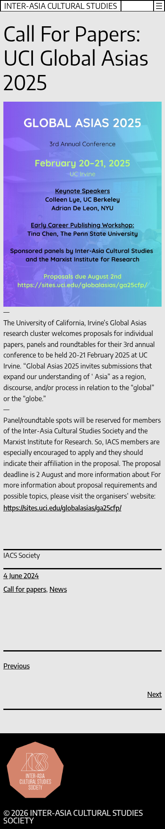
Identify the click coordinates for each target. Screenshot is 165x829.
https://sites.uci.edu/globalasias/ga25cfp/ (62, 508)
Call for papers (24, 589)
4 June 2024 (21, 575)
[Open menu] (159, 6)
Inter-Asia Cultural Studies (60, 6)
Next (154, 694)
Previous (16, 666)
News (58, 589)
